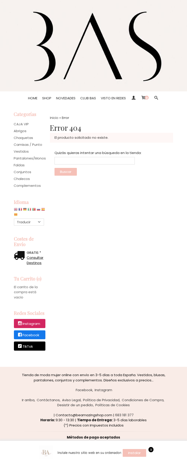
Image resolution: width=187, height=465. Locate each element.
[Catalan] (16, 215)
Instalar (134, 452)
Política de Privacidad (101, 400)
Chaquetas (23, 137)
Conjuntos (22, 172)
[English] (16, 210)
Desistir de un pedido (75, 405)
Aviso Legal (71, 400)
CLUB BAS (88, 98)
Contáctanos (48, 400)
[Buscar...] (156, 98)
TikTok (28, 346)
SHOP (46, 98)
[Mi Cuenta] (133, 98)
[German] (25, 210)
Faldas (19, 165)
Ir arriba (28, 400)
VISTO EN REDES (113, 98)
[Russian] (38, 210)
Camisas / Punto (28, 144)
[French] (20, 210)
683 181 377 (124, 415)
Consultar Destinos (35, 260)
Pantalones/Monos (30, 158)
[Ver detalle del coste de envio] (20, 256)
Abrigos (20, 130)
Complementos (27, 185)
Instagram (31, 323)
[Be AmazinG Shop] (93, 45)
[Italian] (29, 210)
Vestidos (21, 151)
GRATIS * (34, 252)
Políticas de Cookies (112, 405)
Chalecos (22, 178)
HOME (32, 98)
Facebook (31, 335)
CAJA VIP (21, 124)
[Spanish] (43, 210)
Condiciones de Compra (143, 400)
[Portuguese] (34, 210)
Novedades (65, 98)
